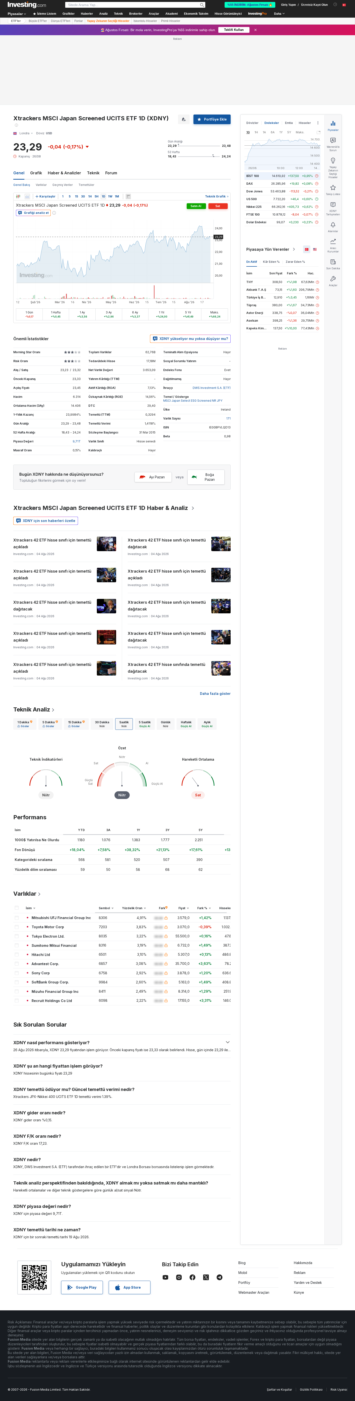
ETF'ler (16, 21)
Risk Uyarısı (339, 1389)
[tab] (24, 724)
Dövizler (252, 123)
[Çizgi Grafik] (27, 196)
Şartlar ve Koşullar (279, 1389)
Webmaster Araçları (253, 1292)
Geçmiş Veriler (62, 185)
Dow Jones (254, 191)
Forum (111, 172)
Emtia (289, 123)
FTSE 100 (253, 214)
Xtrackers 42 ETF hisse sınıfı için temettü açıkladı (52, 543)
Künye (299, 1292)
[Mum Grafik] (18, 196)
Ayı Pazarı (157, 477)
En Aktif (251, 262)
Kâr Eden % (271, 262)
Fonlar (78, 21)
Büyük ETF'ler (38, 21)
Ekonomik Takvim (196, 13)
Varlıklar (41, 185)
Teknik (93, 172)
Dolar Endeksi (256, 222)
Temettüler (86, 185)
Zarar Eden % (295, 262)
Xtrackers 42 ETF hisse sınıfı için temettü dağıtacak (167, 543)
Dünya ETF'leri (60, 21)
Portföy (244, 1282)
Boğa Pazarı (210, 477)
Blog (242, 1263)
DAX (249, 183)
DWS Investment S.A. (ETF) (212, 388)
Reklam (299, 1273)
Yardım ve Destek (308, 1282)
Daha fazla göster (215, 693)
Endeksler (271, 123)
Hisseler (305, 123)
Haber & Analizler (64, 172)
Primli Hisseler (170, 21)
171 (228, 418)
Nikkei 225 (254, 207)
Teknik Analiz (31, 709)
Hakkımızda (303, 1263)
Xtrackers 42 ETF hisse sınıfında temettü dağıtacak (166, 668)
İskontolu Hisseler (145, 21)
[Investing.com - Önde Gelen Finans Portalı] (27, 4)
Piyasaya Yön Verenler (267, 249)
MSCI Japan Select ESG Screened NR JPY (192, 400)
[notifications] (335, 4)
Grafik (36, 172)
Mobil (242, 1273)
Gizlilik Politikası (311, 1389)
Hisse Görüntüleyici (228, 13)
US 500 (251, 199)
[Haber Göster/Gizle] (128, 196)
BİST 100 (252, 176)
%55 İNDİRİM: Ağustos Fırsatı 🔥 (249, 5)
